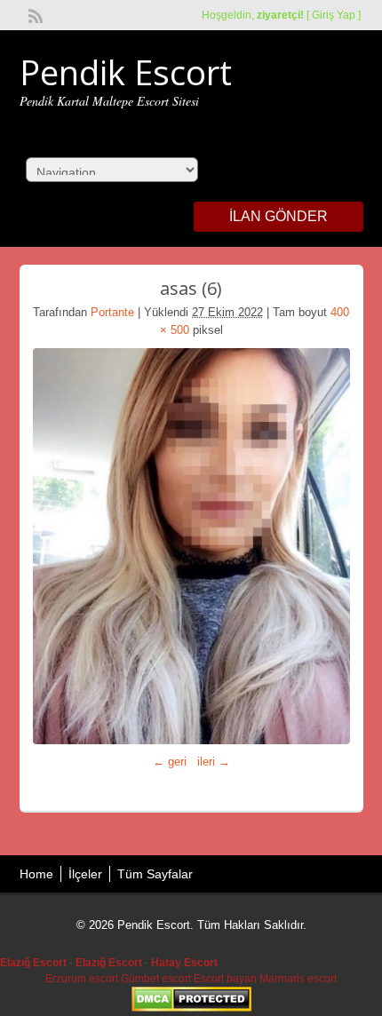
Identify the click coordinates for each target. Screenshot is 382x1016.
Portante (112, 312)
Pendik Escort (126, 72)
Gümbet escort (156, 978)
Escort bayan (225, 978)
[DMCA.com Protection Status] (191, 1008)
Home (36, 874)
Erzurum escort (81, 978)
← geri (170, 761)
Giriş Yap (333, 15)
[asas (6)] (191, 546)
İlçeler (85, 874)
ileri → (213, 761)
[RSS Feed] (34, 14)
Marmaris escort (298, 978)
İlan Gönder (278, 216)
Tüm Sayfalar (155, 874)
